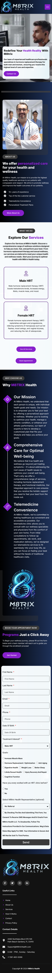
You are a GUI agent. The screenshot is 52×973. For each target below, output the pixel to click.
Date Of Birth (9, 725)
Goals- (5, 752)
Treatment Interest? (12, 739)
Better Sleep (40, 767)
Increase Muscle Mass (13, 758)
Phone (6, 712)
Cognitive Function (12, 777)
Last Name (8, 685)
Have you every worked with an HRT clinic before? (25, 782)
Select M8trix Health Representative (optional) (23, 799)
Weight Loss (26, 767)
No (6, 793)
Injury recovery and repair (36, 772)
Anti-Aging (42, 763)
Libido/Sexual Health (13, 772)
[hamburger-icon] (47, 7)
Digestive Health (11, 767)
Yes (6, 789)
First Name (8, 672)
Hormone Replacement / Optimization (20, 763)
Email (5, 698)
